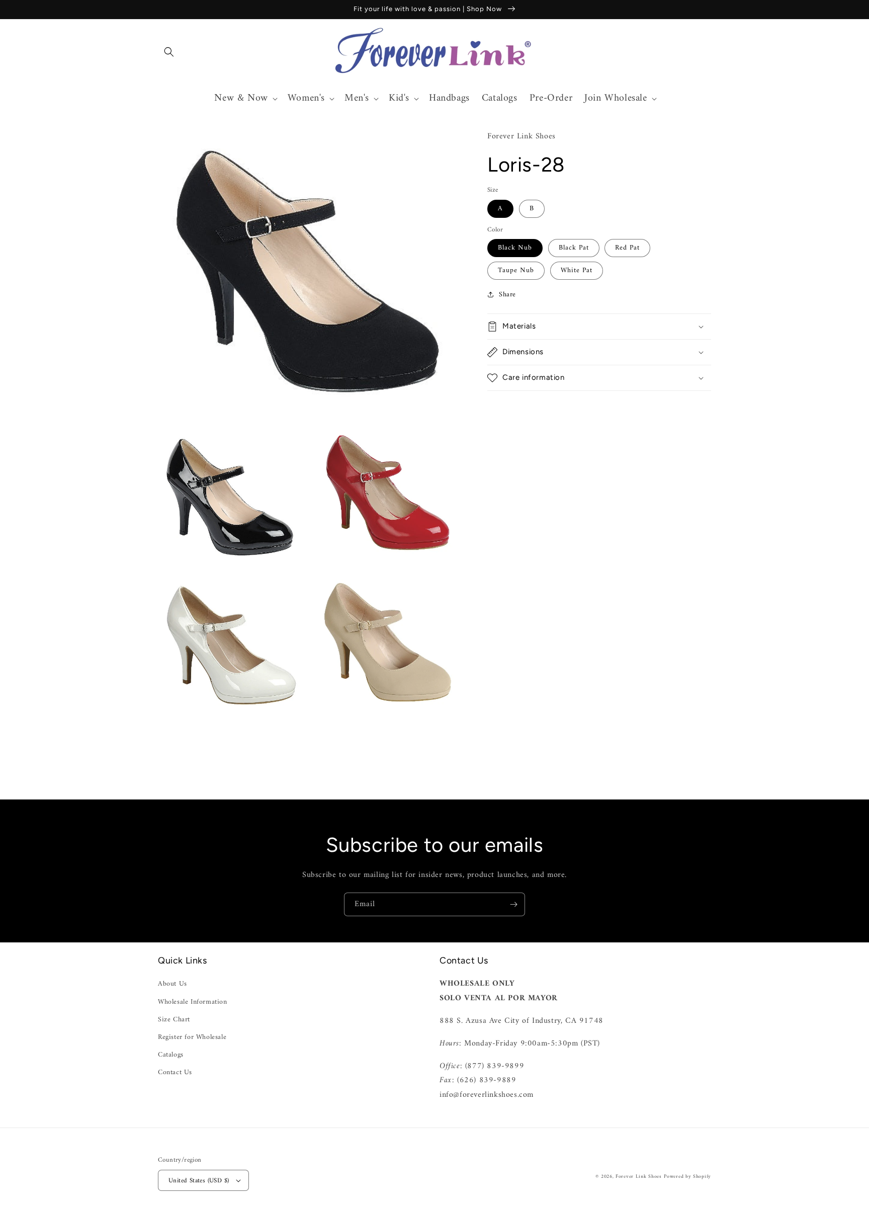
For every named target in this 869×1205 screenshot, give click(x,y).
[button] (169, 52)
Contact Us (175, 1072)
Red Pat (627, 247)
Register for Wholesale (192, 1037)
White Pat (576, 270)
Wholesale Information (192, 1002)
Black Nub (515, 247)
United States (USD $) (198, 1180)
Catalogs (171, 1055)
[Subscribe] (513, 904)
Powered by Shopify (687, 1176)
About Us (172, 984)
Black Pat (574, 247)
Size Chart (174, 1019)
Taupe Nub (516, 270)
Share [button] (507, 294)
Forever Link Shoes (639, 1176)
